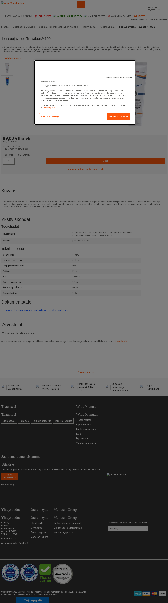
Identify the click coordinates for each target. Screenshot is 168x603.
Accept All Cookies (118, 117)
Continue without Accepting (119, 77)
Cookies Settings (50, 117)
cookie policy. (50, 108)
